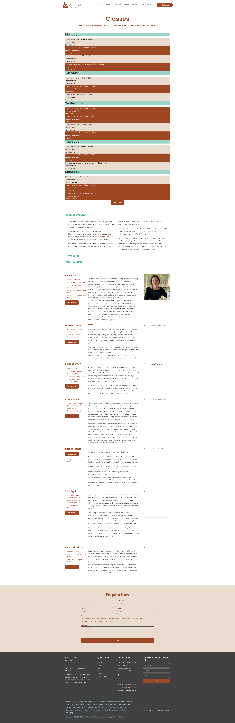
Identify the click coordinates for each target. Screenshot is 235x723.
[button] (165, 5)
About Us (108, 5)
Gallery (135, 5)
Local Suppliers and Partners (127, 663)
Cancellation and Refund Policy (128, 671)
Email (120, 608)
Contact (150, 5)
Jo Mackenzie (101, 619)
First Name (85, 600)
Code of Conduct (124, 668)
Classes (118, 5)
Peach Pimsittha (111, 621)
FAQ (99, 671)
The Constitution (123, 665)
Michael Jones (87, 621)
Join (142, 5)
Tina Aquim (99, 621)
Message (84, 625)
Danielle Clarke (113, 619)
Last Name (122, 600)
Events (126, 5)
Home (100, 5)
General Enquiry (88, 619)
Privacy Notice (102, 676)
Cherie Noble (138, 619)
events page (100, 237)
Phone (83, 608)
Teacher (84, 616)
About (100, 663)
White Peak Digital (118, 717)
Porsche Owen (126, 619)
